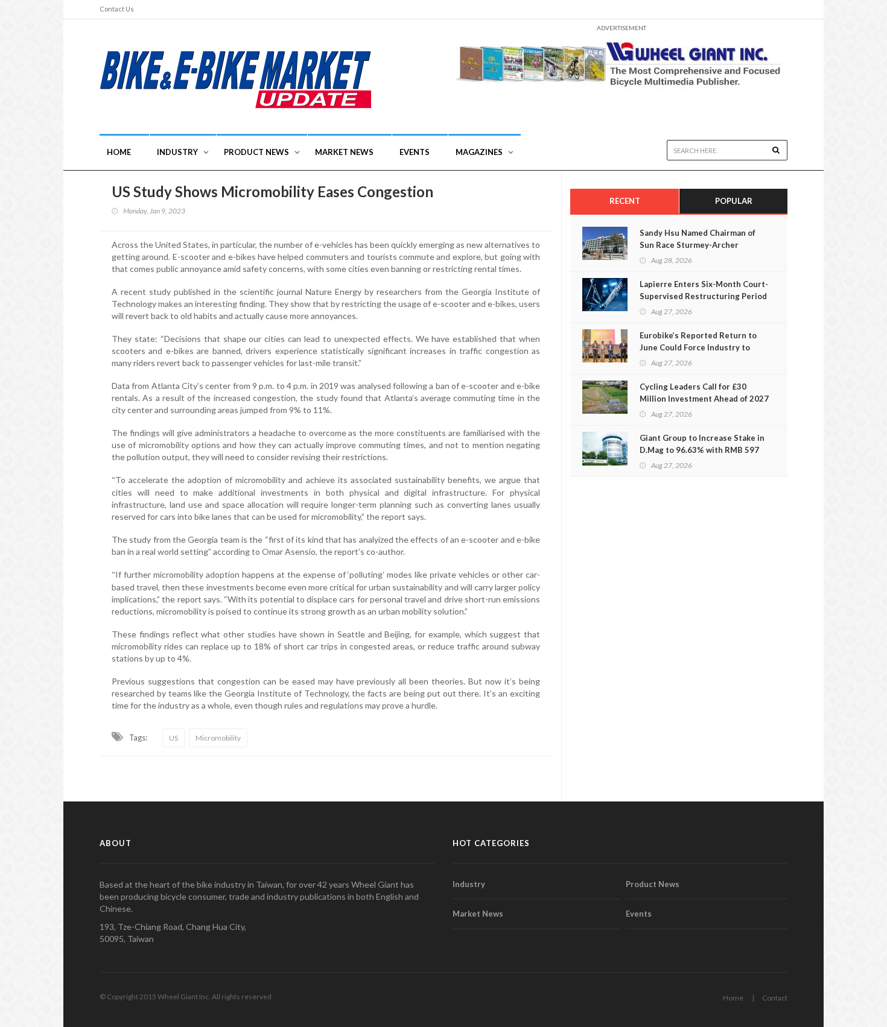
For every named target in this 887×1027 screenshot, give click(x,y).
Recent (624, 201)
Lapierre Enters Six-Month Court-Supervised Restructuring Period (704, 290)
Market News (344, 152)
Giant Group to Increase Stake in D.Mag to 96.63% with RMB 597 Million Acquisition (702, 450)
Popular (733, 201)
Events (414, 152)
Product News (256, 152)
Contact (774, 997)
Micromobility (218, 737)
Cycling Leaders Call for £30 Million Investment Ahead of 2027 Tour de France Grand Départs (704, 399)
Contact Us (117, 9)
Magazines (479, 152)
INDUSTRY (177, 152)
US (173, 737)
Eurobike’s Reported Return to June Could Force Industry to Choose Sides (698, 347)
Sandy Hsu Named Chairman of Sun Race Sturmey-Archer (697, 239)
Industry (469, 884)
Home (119, 152)
